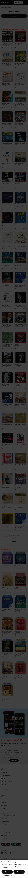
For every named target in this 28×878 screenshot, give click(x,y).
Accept (19, 871)
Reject (7, 871)
